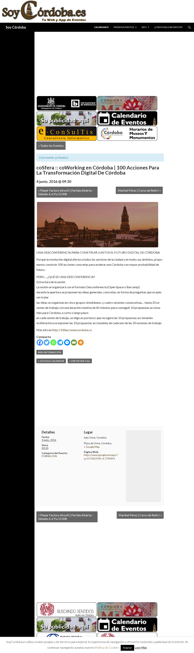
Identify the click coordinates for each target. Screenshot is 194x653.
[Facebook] (40, 342)
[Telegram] (60, 342)
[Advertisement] (114, 62)
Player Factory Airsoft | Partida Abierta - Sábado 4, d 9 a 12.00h (65, 192)
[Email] (74, 342)
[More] (81, 342)
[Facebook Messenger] (67, 342)
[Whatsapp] (53, 342)
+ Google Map (92, 446)
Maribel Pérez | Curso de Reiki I (139, 190)
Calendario (101, 27)
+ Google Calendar (51, 361)
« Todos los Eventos (51, 145)
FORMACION (49, 456)
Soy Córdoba (16, 27)
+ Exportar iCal (79, 361)
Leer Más (141, 647)
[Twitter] (47, 342)
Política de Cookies (107, 647)
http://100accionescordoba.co (72, 330)
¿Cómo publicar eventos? (168, 27)
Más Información (49, 352)
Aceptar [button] (127, 647)
